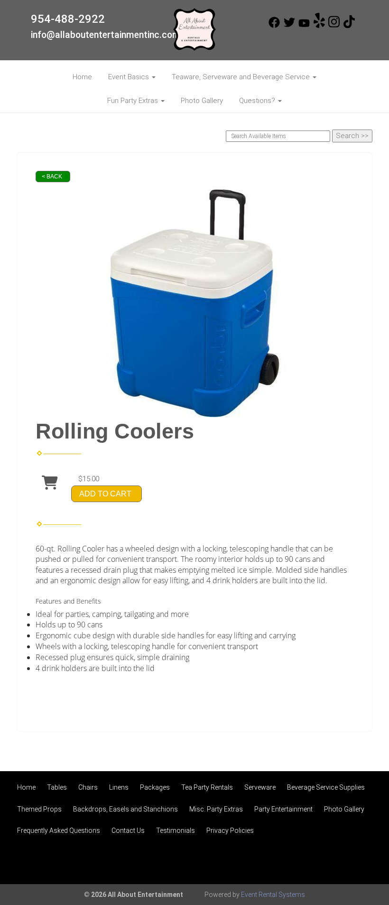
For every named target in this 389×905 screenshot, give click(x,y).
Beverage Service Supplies (326, 787)
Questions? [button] (258, 100)
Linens (119, 787)
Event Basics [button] (129, 77)
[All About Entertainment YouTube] (304, 25)
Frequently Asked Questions (58, 830)
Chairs (88, 787)
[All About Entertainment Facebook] (274, 25)
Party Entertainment (283, 809)
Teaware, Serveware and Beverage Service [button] (242, 77)
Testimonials (175, 830)
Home (82, 77)
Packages (155, 787)
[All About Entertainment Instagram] (334, 25)
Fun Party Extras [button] (133, 100)
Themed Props (39, 809)
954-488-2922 (68, 19)
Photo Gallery (202, 100)
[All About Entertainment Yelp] (319, 25)
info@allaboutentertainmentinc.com (105, 34)
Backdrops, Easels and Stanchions (125, 809)
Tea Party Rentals (207, 787)
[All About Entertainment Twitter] (289, 25)
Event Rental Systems (273, 894)
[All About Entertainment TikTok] (349, 25)
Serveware (260, 787)
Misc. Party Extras (216, 809)
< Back (52, 176)
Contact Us (128, 830)
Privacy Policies (230, 830)
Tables (57, 787)
